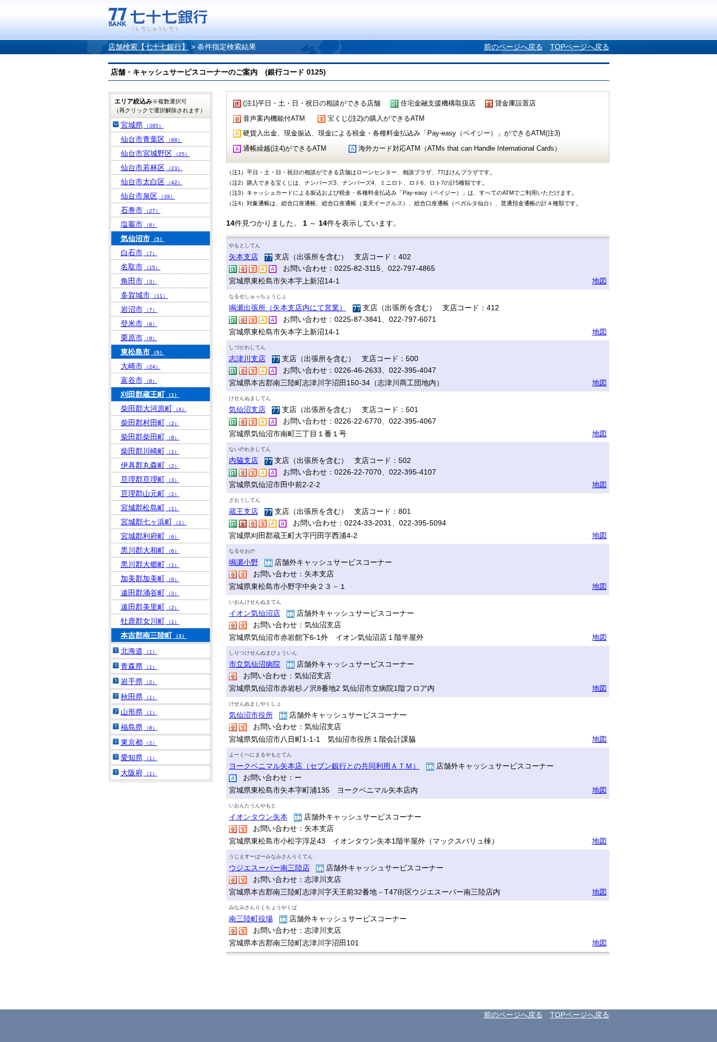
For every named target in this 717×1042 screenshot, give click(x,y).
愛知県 (139, 757)
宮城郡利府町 (150, 536)
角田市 (139, 281)
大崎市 (141, 366)
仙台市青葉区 (152, 139)
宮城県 (142, 125)
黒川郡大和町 (150, 550)
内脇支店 (243, 460)
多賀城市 (144, 295)
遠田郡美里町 (150, 607)
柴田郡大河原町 (154, 408)
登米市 (139, 323)
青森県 (139, 666)
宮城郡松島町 (150, 507)
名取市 (141, 266)
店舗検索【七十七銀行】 (148, 47)
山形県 (139, 712)
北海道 (139, 651)
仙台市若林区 (152, 167)
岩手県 (139, 681)
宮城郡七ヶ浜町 (154, 522)
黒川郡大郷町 (150, 564)
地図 (599, 281)
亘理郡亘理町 (150, 479)
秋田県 (139, 696)
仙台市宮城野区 (155, 153)
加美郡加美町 (150, 578)
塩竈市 (139, 224)
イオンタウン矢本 (258, 817)
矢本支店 (243, 256)
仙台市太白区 (152, 181)
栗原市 (139, 337)
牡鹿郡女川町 (150, 621)
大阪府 (139, 773)
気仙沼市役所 (251, 715)
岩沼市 (139, 309)
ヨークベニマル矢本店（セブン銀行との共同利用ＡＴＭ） (324, 766)
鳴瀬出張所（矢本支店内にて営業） (287, 307)
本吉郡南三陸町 (154, 635)
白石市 (139, 252)
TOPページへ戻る (579, 47)
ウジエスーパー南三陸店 (269, 868)
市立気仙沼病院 (254, 664)
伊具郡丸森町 (150, 465)
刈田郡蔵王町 (150, 394)
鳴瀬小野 (243, 562)
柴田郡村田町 (150, 422)
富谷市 (139, 380)
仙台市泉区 (148, 196)
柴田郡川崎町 (150, 451)
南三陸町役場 (251, 918)
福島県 (139, 727)
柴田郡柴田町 (150, 437)
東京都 (139, 742)
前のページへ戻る (513, 47)
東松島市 (143, 352)
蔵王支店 (243, 511)
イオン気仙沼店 (254, 613)
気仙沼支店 (247, 409)
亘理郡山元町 (150, 493)
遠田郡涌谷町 (150, 592)
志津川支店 (247, 358)
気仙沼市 (143, 238)
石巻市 (141, 210)
